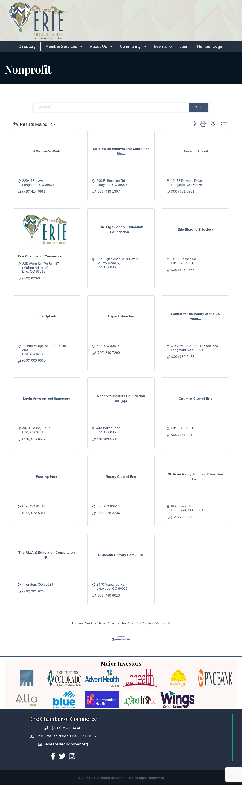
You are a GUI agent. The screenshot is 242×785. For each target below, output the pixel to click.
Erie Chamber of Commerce (40, 256)
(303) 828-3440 (67, 728)
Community (130, 46)
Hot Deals (128, 623)
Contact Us (163, 623)
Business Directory (84, 623)
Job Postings (145, 623)
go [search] (200, 107)
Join (183, 46)
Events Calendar (109, 623)
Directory (27, 46)
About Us (98, 46)
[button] (15, 124)
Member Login (210, 46)
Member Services (61, 46)
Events (160, 46)
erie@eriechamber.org (66, 744)
